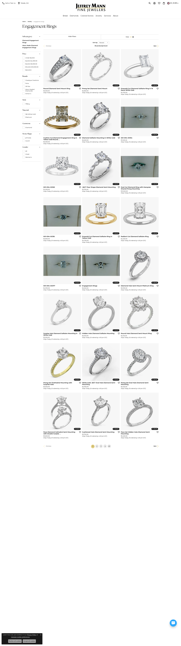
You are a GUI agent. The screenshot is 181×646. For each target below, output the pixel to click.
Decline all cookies (15, 641)
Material (25, 110)
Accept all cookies (29, 641)
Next (155, 46)
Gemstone (26, 123)
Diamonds (74, 16)
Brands (25, 76)
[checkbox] (28, 58)
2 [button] (96, 446)
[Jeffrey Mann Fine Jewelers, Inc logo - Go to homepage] (90, 7)
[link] (23, 3)
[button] (9, 3)
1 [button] (94, 446)
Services (107, 16)
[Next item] (117, 166)
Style (24, 100)
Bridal (65, 16)
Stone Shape (27, 134)
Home (24, 21)
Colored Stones (87, 16)
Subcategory (27, 36)
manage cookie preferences (20, 637)
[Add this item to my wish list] (79, 88)
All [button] (109, 446)
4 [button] (105, 446)
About (115, 16)
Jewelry (99, 16)
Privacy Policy (31, 635)
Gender (25, 147)
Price (24, 54)
